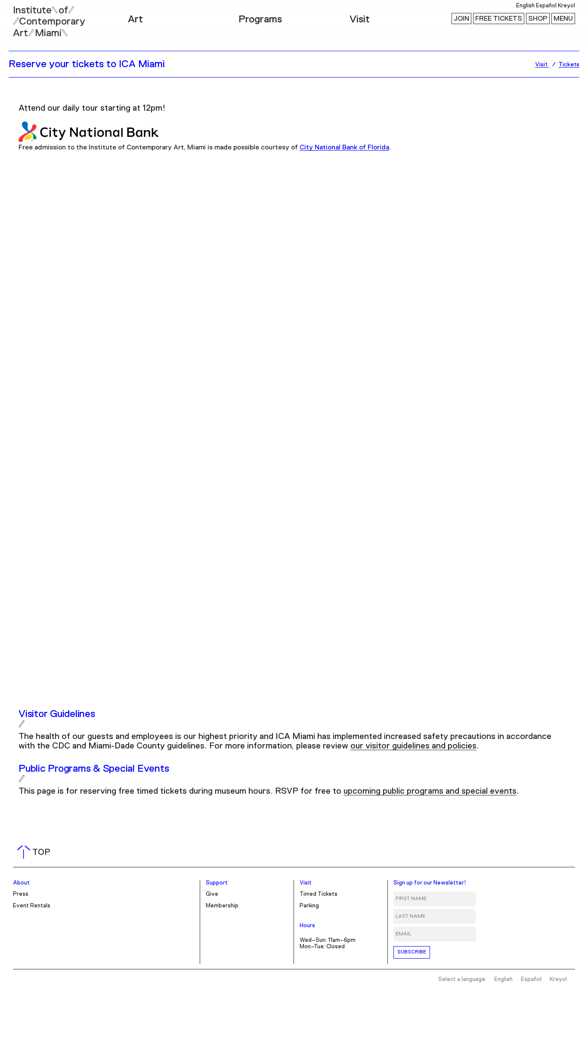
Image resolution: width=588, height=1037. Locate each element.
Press (20, 894)
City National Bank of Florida (344, 147)
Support (217, 883)
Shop (538, 18)
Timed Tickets (318, 894)
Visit (360, 19)
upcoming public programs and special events (430, 791)
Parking (309, 906)
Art (135, 19)
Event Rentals (31, 906)
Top (35, 852)
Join (461, 18)
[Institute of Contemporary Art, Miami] (26, 17)
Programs (260, 19)
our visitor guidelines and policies (413, 746)
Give (212, 894)
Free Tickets (498, 18)
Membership (222, 906)
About (21, 883)
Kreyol (566, 6)
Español (546, 6)
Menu (563, 18)
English (525, 6)
